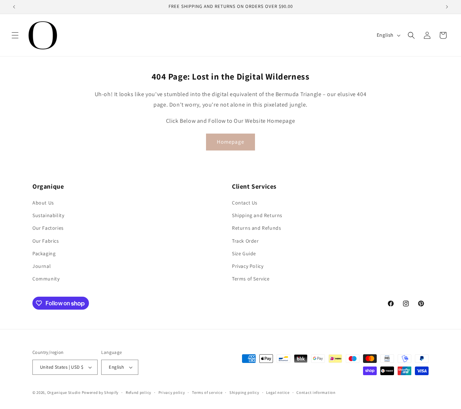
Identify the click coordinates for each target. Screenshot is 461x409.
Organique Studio (64, 392)
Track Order (245, 241)
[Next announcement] (447, 7)
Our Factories (48, 228)
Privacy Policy (247, 266)
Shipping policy (244, 392)
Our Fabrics (45, 241)
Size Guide (244, 253)
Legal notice (277, 392)
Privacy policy (171, 392)
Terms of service (207, 392)
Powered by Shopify (100, 392)
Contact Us (245, 202)
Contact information (315, 392)
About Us (43, 202)
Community (45, 278)
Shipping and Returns (257, 215)
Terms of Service (251, 278)
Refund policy (138, 392)
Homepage (230, 141)
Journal (41, 266)
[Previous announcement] (14, 7)
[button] (15, 35)
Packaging (43, 253)
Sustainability (48, 215)
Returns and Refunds (256, 228)
